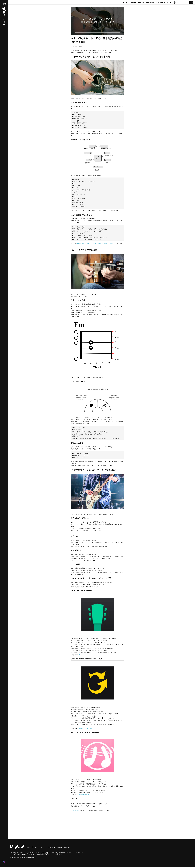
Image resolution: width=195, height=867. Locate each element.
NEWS (127, 2)
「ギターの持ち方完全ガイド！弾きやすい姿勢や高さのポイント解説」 (95, 243)
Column (81, 46)
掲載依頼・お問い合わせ (64, 847)
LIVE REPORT (150, 2)
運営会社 (28, 847)
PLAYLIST (169, 2)
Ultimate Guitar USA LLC (86, 728)
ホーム (72, 810)
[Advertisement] (97, 821)
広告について (51, 847)
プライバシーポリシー (40, 847)
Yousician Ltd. (83, 655)
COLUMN (133, 2)
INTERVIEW (141, 2)
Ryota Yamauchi (84, 794)
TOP (123, 2)
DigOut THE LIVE (160, 2)
